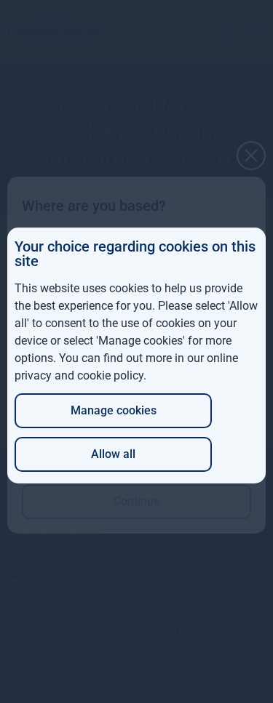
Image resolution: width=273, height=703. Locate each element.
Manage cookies (114, 410)
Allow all (113, 454)
